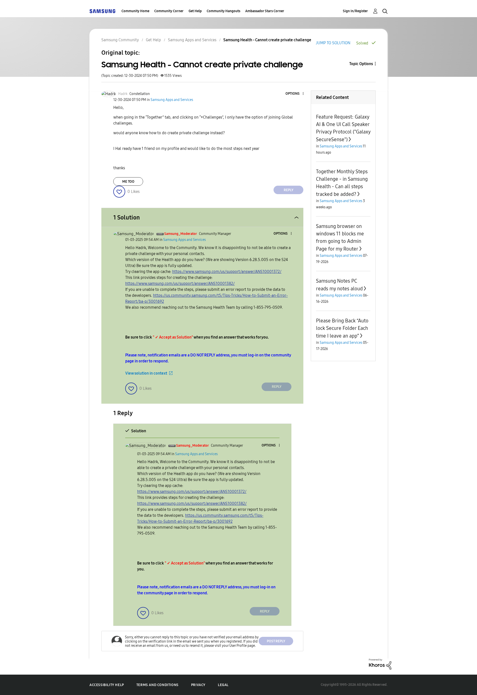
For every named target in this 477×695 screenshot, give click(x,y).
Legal (223, 685)
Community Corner (169, 11)
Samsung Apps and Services (192, 40)
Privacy (198, 685)
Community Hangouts (223, 11)
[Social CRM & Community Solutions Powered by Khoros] (380, 663)
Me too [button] (128, 181)
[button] (295, 93)
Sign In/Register (355, 11)
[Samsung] (102, 11)
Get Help (195, 11)
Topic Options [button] (361, 63)
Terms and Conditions (157, 685)
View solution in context (146, 373)
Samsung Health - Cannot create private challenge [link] (267, 40)
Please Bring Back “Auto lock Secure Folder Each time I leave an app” (342, 328)
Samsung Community (120, 40)
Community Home (135, 11)
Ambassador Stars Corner (264, 11)
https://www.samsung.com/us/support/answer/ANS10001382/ (180, 283)
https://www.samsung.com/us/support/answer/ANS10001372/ (226, 271)
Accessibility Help (106, 685)
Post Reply (276, 641)
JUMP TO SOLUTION (333, 43)
